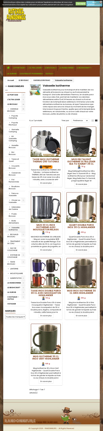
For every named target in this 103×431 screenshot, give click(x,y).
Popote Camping (13, 117)
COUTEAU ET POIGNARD (31, 73)
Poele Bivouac (13, 215)
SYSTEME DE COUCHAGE (13, 256)
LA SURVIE (11, 73)
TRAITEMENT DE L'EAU (13, 242)
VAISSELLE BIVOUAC (12, 110)
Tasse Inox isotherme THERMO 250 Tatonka (45, 160)
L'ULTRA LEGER (34, 67)
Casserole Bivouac (15, 173)
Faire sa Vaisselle (13, 194)
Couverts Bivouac (14, 167)
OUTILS (48, 73)
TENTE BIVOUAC (11, 263)
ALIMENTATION (16, 278)
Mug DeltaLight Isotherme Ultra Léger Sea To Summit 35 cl (81, 161)
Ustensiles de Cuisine (14, 208)
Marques (10, 310)
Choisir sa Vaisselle (14, 201)
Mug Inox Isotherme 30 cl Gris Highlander (81, 292)
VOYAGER (11, 304)
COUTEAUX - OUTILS (13, 298)
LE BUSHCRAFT (83, 67)
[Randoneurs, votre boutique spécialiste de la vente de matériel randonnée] (51, 406)
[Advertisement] (51, 44)
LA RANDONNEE (66, 67)
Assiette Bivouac (14, 146)
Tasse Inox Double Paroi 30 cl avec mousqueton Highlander (46, 293)
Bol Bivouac (12, 153)
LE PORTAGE (18, 67)
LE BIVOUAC (50, 67)
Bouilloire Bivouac (14, 187)
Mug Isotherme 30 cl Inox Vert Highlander (45, 357)
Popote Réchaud (13, 123)
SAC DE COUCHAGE (12, 249)
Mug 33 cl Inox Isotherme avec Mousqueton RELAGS (46, 227)
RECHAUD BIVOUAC (12, 235)
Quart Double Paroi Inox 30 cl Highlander (81, 226)
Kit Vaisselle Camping (13, 138)
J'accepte (80, 3)
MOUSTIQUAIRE (16, 273)
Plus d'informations (94, 3)
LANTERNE (14, 268)
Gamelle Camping (14, 130)
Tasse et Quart (14, 160)
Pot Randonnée (14, 180)
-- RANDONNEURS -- (14, 88)
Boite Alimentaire (14, 221)
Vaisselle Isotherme (14, 228)
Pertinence (81, 120)
